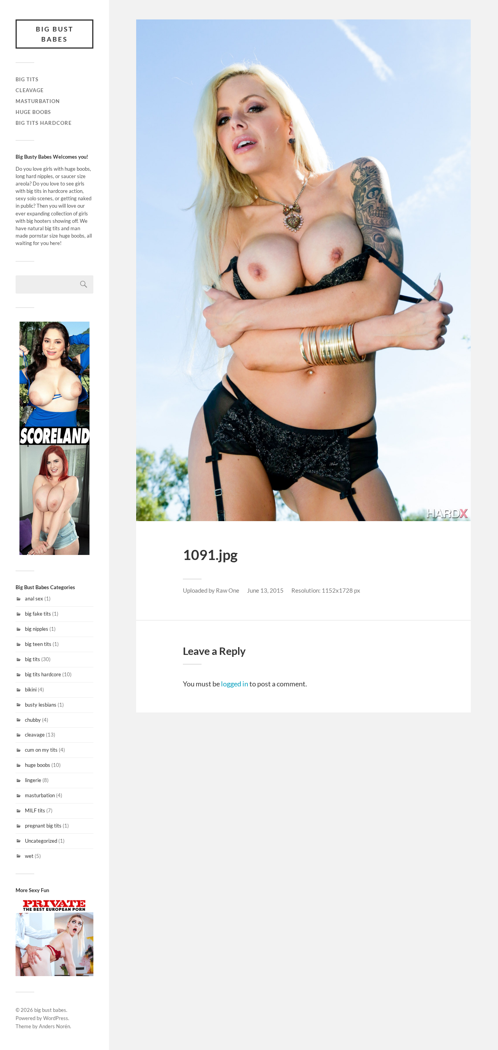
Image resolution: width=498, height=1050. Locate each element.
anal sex (34, 598)
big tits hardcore (44, 123)
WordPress (55, 1018)
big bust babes (55, 34)
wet (29, 856)
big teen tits (38, 644)
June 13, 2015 (265, 590)
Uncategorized (41, 841)
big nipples (36, 629)
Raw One (227, 590)
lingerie (33, 780)
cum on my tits (41, 750)
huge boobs (33, 112)
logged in (234, 683)
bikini (31, 689)
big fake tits (38, 614)
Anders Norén (54, 1026)
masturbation (38, 101)
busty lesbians (40, 705)
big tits (27, 79)
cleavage (30, 90)
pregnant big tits (43, 825)
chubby (33, 720)
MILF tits (35, 810)
